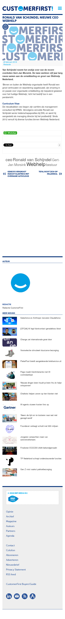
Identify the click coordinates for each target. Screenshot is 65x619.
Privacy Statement (16, 570)
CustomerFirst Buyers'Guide (21, 584)
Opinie (9, 512)
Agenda (10, 536)
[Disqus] (32, 218)
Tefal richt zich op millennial (48, 173)
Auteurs (10, 526)
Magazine (11, 521)
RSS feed (11, 574)
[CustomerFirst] (27, 8)
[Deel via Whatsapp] (32, 132)
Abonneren (12, 555)
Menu (59, 8)
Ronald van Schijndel (32, 159)
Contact (10, 545)
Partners (10, 531)
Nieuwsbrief (12, 565)
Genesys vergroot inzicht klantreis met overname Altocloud (18, 174)
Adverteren (12, 560)
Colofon (10, 550)
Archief (10, 517)
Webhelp (36, 163)
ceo (9, 159)
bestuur (51, 164)
